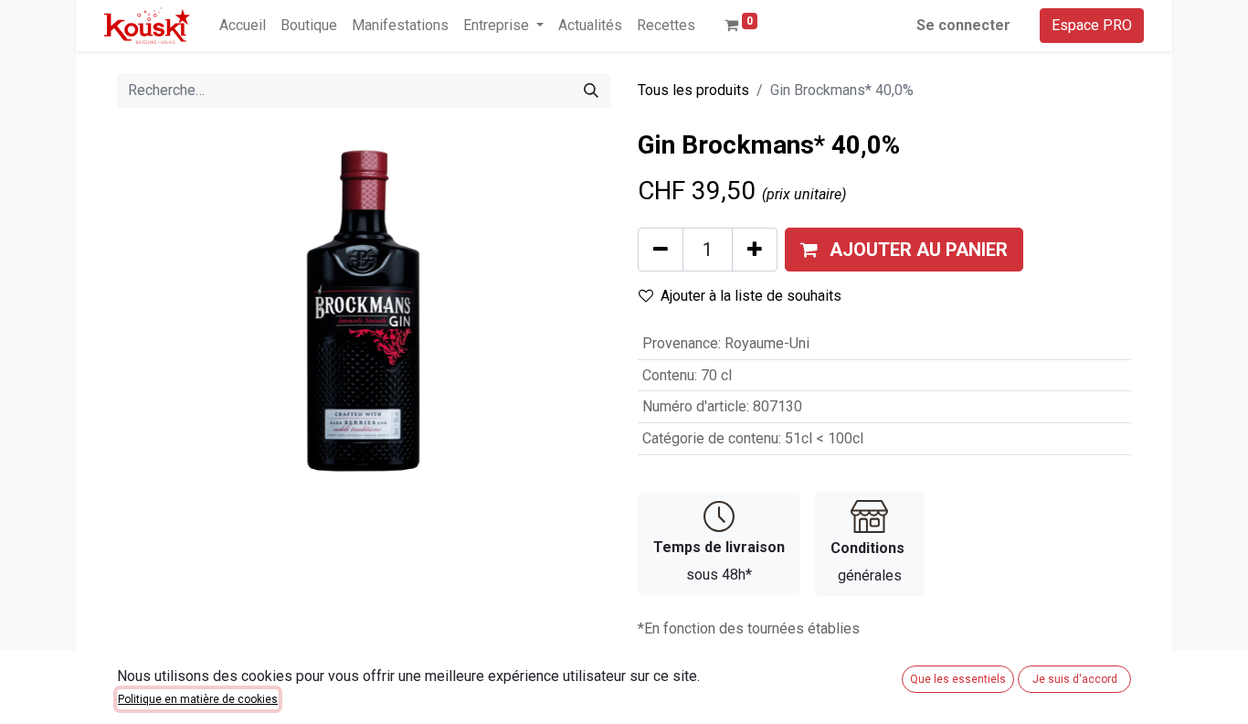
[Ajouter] (754, 250)
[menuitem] (242, 25)
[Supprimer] (660, 250)
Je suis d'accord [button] (1074, 679)
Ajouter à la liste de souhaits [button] (751, 295)
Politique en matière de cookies (198, 699)
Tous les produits (693, 90)
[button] (904, 250)
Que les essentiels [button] (958, 679)
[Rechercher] (591, 90)
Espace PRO (1092, 25)
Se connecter (963, 25)
